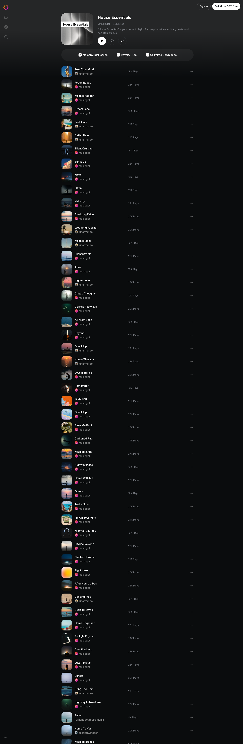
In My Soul (81, 399)
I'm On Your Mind (85, 517)
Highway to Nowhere (88, 702)
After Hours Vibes (86, 583)
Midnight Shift (83, 451)
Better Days (82, 135)
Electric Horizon (85, 557)
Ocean (79, 491)
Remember (82, 385)
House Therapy (84, 359)
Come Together (85, 623)
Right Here (81, 570)
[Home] (6, 17)
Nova (78, 174)
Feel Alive (81, 122)
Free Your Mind (84, 69)
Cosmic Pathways (86, 306)
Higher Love (82, 280)
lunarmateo (86, 73)
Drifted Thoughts (85, 293)
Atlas (78, 267)
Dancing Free (83, 596)
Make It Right (83, 240)
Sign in (204, 6)
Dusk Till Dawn (84, 610)
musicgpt (84, 86)
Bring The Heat (84, 689)
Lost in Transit (83, 372)
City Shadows (83, 649)
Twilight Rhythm (84, 636)
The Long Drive (84, 214)
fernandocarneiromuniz (89, 719)
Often (78, 188)
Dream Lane (82, 109)
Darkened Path (84, 438)
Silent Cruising (84, 148)
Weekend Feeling (86, 227)
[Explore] (6, 27)
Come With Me (84, 478)
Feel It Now (82, 504)
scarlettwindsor (88, 732)
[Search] (6, 37)
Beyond (79, 333)
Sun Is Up (80, 161)
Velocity (80, 201)
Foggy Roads (83, 82)
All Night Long (83, 319)
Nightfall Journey (85, 530)
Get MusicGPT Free (226, 6)
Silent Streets (83, 254)
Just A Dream (83, 662)
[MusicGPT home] (6, 7)
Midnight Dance (84, 741)
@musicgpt (104, 23)
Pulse (78, 715)
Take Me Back (84, 425)
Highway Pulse (84, 465)
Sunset (79, 675)
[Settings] (6, 736)
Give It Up (81, 346)
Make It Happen (84, 95)
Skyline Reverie (84, 544)
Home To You (83, 728)
